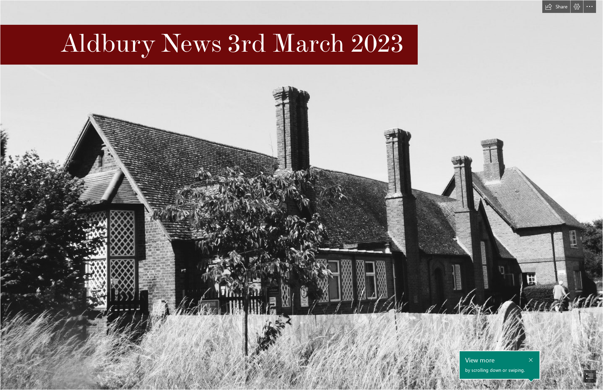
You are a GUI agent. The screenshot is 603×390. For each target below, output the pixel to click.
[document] (301, 195)
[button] (556, 6)
